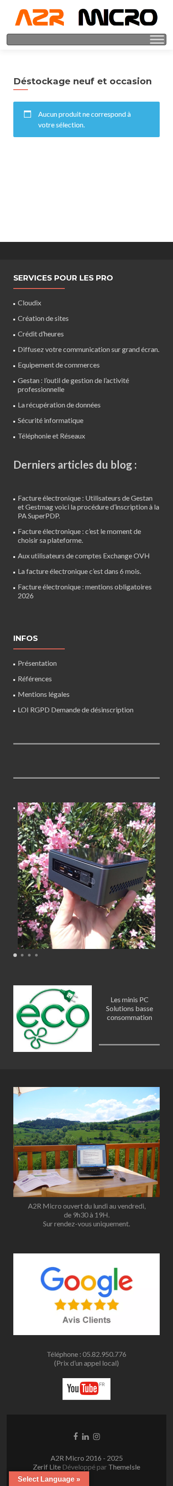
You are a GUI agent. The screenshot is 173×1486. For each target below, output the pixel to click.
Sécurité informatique (50, 420)
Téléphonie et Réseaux (51, 435)
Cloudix (29, 302)
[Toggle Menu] (157, 39)
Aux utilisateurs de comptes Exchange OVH (84, 555)
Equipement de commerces (59, 364)
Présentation (37, 663)
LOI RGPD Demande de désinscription (76, 709)
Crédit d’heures (41, 333)
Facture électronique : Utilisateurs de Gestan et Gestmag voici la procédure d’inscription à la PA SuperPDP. (88, 507)
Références (35, 678)
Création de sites (43, 318)
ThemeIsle (124, 1466)
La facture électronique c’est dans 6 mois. (79, 571)
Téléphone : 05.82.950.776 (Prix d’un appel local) (86, 1358)
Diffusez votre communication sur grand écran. (88, 349)
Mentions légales (44, 694)
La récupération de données (59, 404)
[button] (15, 955)
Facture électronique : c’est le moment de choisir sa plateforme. (79, 535)
